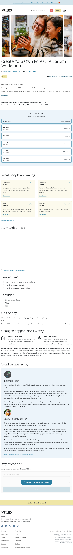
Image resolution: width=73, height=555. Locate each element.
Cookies (69, 531)
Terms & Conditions (55, 531)
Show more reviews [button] (7, 220)
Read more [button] (4, 95)
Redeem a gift (5, 541)
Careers (3, 544)
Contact (17, 544)
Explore (3, 531)
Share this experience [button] (66, 76)
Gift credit (18, 541)
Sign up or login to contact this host (37, 482)
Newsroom (4, 547)
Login (57, 10)
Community (4, 534)
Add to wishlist (53, 76)
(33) (36, 71)
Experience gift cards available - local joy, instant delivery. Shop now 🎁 (36, 3)
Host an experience (20, 537)
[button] (42, 10)
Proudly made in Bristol (38, 503)
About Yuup (18, 531)
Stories (3, 537)
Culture (4, 76)
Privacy (64, 531)
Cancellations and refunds (22, 547)
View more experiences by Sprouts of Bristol (18, 454)
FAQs (16, 534)
